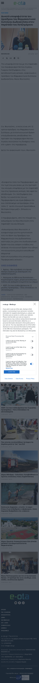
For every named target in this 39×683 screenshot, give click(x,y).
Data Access (19, 378)
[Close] (35, 304)
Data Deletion (9, 378)
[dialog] (19, 341)
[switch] (31, 341)
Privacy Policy (30, 378)
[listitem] (19, 336)
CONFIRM (11, 372)
